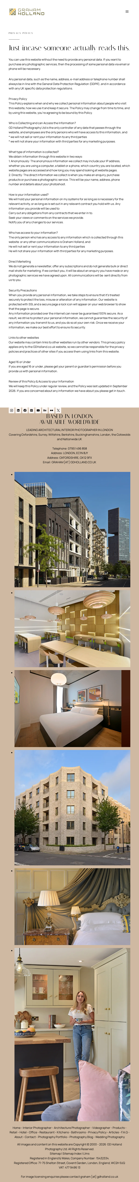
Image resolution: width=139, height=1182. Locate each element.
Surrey (42, 435)
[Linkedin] (18, 410)
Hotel (23, 1132)
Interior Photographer (37, 1128)
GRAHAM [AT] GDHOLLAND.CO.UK (74, 462)
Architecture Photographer (72, 1128)
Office (33, 1132)
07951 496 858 (77, 448)
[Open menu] (127, 11)
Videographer (101, 1128)
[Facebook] (25, 410)
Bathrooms (78, 1132)
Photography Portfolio (52, 1137)
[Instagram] (11, 410)
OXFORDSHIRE (69, 458)
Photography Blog (81, 1137)
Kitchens (63, 1132)
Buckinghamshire (87, 435)
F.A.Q (124, 1132)
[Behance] (45, 410)
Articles (114, 1132)
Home (16, 1128)
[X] (58, 410)
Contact (30, 1137)
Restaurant (46, 1132)
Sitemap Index (72, 1153)
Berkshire (68, 435)
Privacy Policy (97, 1132)
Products (119, 1128)
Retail (13, 1132)
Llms (86, 1153)
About (18, 1137)
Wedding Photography (110, 1137)
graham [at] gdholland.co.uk (99, 1177)
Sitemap (55, 1153)
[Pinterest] (31, 410)
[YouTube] (38, 410)
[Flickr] (51, 410)
